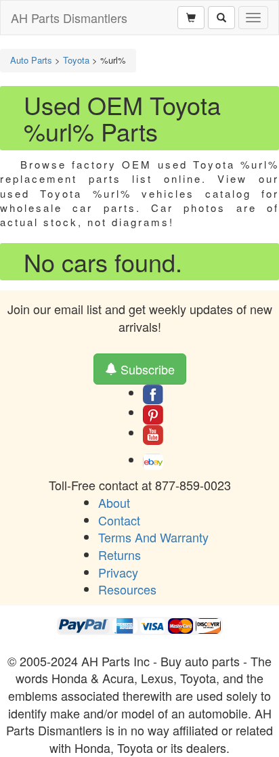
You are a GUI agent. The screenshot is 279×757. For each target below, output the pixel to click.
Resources (127, 589)
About (114, 502)
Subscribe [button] (146, 369)
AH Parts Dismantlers (69, 17)
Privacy (118, 572)
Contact (119, 520)
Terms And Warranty (153, 537)
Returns (119, 554)
